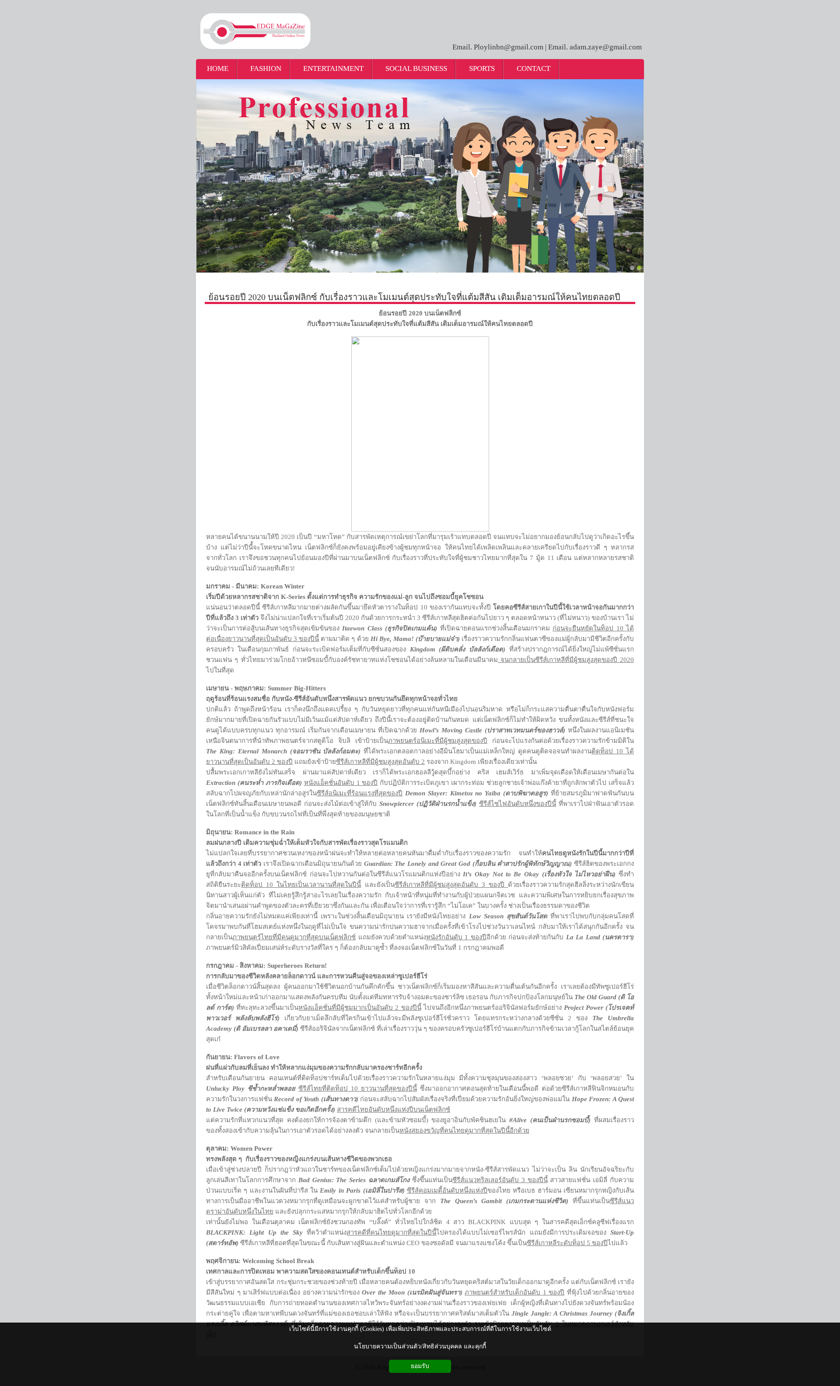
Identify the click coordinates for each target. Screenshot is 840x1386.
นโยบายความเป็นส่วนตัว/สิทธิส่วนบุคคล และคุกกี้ (420, 1346)
